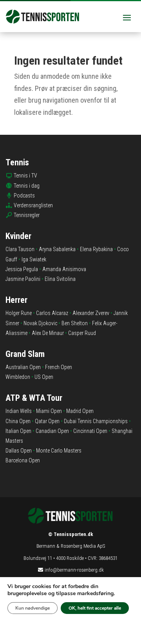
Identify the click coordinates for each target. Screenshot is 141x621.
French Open (58, 367)
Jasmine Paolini (22, 279)
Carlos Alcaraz (52, 313)
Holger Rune (18, 313)
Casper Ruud (82, 333)
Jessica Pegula (21, 269)
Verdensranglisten (33, 205)
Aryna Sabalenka (57, 249)
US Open (43, 377)
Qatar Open (47, 421)
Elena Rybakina (96, 249)
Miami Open (49, 411)
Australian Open (23, 367)
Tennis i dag (27, 186)
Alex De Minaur (48, 333)
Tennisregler (27, 215)
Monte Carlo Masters (58, 450)
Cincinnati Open (90, 431)
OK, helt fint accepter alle (95, 608)
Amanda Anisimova (64, 269)
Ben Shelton (74, 323)
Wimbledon (17, 377)
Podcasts (24, 195)
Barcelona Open (22, 460)
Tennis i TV (25, 175)
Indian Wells (18, 411)
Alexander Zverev (90, 313)
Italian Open (18, 431)
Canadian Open (52, 431)
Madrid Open (80, 411)
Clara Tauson (19, 249)
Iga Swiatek (34, 259)
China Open (18, 421)
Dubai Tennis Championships (96, 421)
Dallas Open (18, 450)
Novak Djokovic (40, 323)
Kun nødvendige (32, 608)
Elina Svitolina (60, 279)
